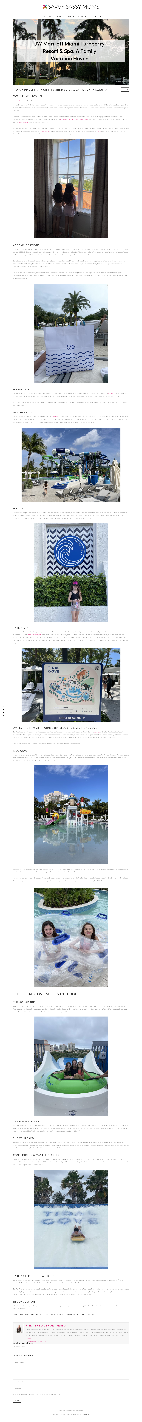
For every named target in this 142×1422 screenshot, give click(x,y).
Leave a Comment (31, 101)
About (79, 1414)
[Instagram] (3, 706)
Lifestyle (73, 1414)
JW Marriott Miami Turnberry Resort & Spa (74, 119)
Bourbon (111, 393)
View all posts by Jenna (34, 1341)
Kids (58, 1414)
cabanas (97, 732)
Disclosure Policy (79, 1410)
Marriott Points (24, 122)
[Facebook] (67, 1418)
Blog (45, 1341)
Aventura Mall (44, 131)
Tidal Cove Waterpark (34, 635)
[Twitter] (71, 1418)
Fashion (63, 1414)
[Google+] (75, 1418)
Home (54, 1414)
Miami (99, 131)
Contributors (86, 1414)
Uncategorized (17, 101)
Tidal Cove (54, 416)
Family (68, 1414)
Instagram (29, 1338)
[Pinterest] (3, 715)
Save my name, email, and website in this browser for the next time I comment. (37, 1394)
